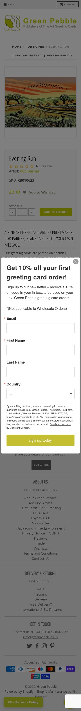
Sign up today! (40, 440)
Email (11, 318)
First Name (16, 340)
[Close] (76, 261)
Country (13, 384)
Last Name (16, 362)
